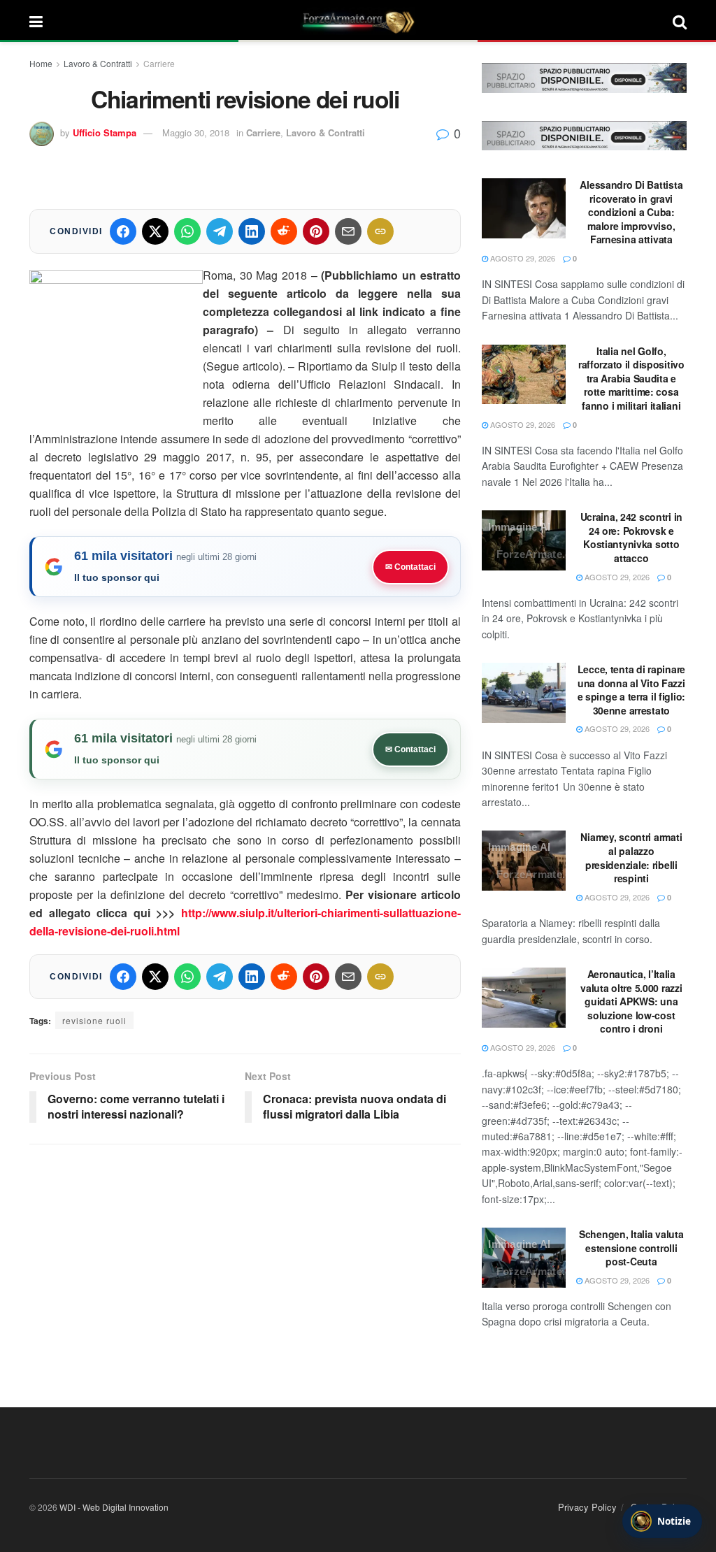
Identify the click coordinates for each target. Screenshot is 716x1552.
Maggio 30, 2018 (195, 132)
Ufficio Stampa (104, 132)
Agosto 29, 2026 (521, 258)
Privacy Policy (587, 1507)
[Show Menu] (36, 21)
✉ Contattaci (410, 567)
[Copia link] (380, 231)
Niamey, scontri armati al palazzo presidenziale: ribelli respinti (631, 857)
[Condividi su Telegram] (219, 231)
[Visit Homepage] (358, 21)
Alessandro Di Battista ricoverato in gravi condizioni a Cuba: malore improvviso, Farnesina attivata (631, 212)
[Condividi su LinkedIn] (251, 231)
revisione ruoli (94, 1020)
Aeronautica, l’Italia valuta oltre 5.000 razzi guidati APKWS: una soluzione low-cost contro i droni (631, 1001)
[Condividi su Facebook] (123, 231)
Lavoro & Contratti (98, 63)
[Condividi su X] (155, 231)
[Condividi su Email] (348, 231)
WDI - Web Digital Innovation (114, 1507)
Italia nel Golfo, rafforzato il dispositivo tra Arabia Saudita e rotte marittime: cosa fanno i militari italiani (631, 378)
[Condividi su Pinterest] (316, 231)
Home (40, 63)
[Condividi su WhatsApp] (187, 231)
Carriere (159, 63)
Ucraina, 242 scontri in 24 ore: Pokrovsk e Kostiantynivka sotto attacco (631, 537)
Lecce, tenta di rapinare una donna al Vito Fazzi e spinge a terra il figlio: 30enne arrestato (631, 689)
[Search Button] (680, 21)
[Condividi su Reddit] (284, 231)
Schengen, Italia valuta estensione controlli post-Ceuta (631, 1247)
